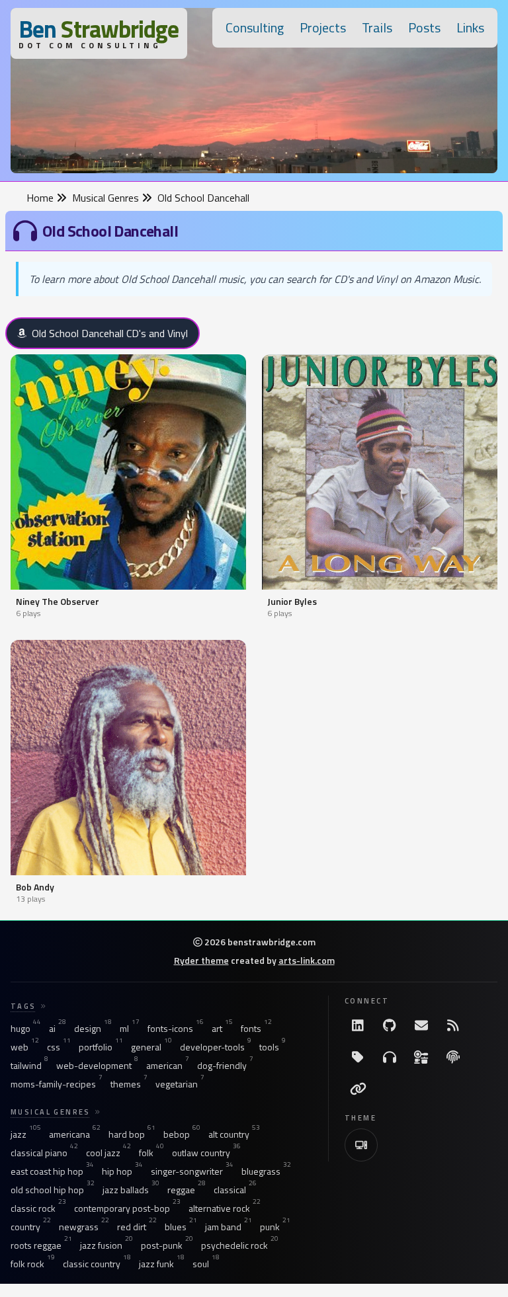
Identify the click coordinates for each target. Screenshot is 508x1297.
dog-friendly (225, 1065)
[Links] (358, 1089)
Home (41, 198)
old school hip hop (53, 1190)
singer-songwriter (192, 1171)
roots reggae (41, 1245)
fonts (256, 1028)
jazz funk (162, 1264)
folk (151, 1152)
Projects (323, 27)
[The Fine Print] (453, 1057)
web (25, 1047)
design (93, 1028)
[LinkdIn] (358, 1025)
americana (75, 1134)
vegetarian (179, 1084)
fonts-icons (176, 1028)
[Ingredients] (421, 1057)
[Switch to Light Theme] (361, 1145)
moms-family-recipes (57, 1084)
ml (130, 1028)
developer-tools (215, 1047)
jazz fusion (106, 1245)
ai (57, 1028)
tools (272, 1047)
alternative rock (225, 1208)
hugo (26, 1028)
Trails (377, 27)
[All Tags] (358, 1057)
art (222, 1028)
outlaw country (206, 1152)
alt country (234, 1134)
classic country (97, 1264)
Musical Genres (107, 198)
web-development (97, 1065)
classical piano (44, 1152)
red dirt (137, 1227)
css (59, 1047)
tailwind (29, 1065)
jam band (228, 1227)
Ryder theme (201, 960)
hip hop (122, 1171)
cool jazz (108, 1152)
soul (206, 1264)
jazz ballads (131, 1190)
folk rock (33, 1264)
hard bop (131, 1134)
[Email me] (421, 1025)
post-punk (167, 1245)
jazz (26, 1134)
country (31, 1227)
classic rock (38, 1208)
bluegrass (266, 1171)
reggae (186, 1190)
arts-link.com (306, 960)
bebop (181, 1134)
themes (129, 1084)
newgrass (84, 1227)
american (167, 1065)
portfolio (101, 1047)
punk (275, 1227)
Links (470, 27)
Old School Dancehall (203, 198)
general (151, 1047)
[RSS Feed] (453, 1025)
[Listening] (389, 1057)
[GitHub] (389, 1025)
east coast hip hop (52, 1171)
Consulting (255, 27)
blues (181, 1227)
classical (235, 1190)
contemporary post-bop (127, 1208)
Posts (424, 27)
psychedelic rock (239, 1245)
